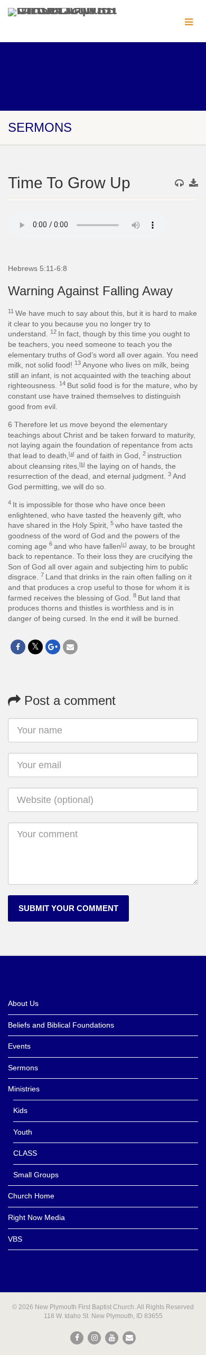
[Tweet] (35, 647)
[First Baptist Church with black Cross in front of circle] (68, 12)
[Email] (70, 647)
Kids (20, 1110)
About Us (23, 1003)
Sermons (23, 1067)
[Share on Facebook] (18, 647)
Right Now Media (36, 1217)
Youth (22, 1132)
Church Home (31, 1196)
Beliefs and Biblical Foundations (61, 1025)
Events (19, 1046)
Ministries (24, 1089)
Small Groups (36, 1174)
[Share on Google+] (52, 647)
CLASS (25, 1153)
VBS (15, 1239)
